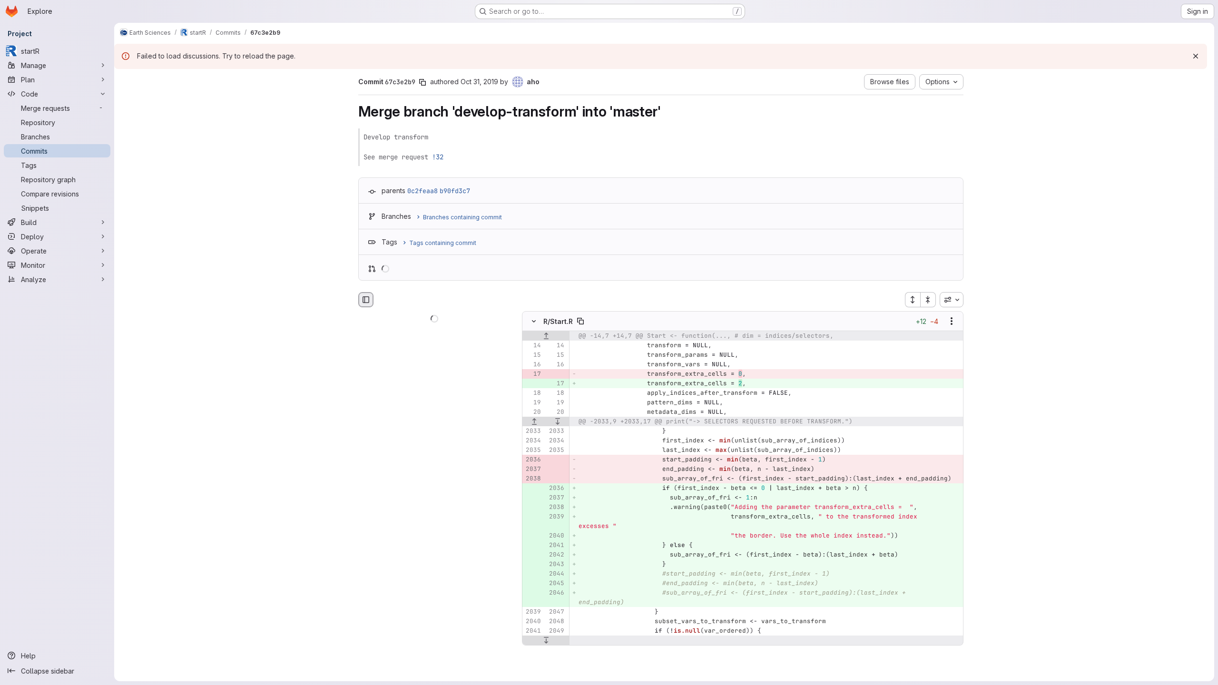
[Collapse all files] (928, 299)
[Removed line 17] (533, 374)
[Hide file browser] (365, 299)
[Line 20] (533, 412)
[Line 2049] (556, 631)
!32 (437, 157)
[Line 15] (533, 355)
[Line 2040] (533, 621)
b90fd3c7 (455, 190)
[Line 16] (533, 365)
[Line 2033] (533, 431)
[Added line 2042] (556, 555)
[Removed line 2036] (533, 460)
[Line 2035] (533, 450)
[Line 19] (533, 403)
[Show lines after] (558, 422)
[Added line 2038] (556, 507)
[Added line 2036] (556, 488)
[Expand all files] (912, 299)
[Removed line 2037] (533, 469)
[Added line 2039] (556, 517)
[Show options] (951, 321)
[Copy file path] (580, 321)
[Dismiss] (1195, 56)
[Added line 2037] (556, 498)
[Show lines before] (546, 336)
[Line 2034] (533, 441)
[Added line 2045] (556, 583)
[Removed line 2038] (533, 479)
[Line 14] (533, 346)
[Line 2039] (533, 612)
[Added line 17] (556, 384)
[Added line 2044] (556, 574)
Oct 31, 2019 (479, 82)
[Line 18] (533, 393)
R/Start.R (558, 321)
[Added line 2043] (556, 564)
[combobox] (951, 299)
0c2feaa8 (422, 190)
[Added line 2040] (556, 536)
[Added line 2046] (556, 593)
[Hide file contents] (534, 321)
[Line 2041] (533, 631)
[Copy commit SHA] (422, 82)
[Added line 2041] (556, 545)
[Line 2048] (556, 621)
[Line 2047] (556, 612)
